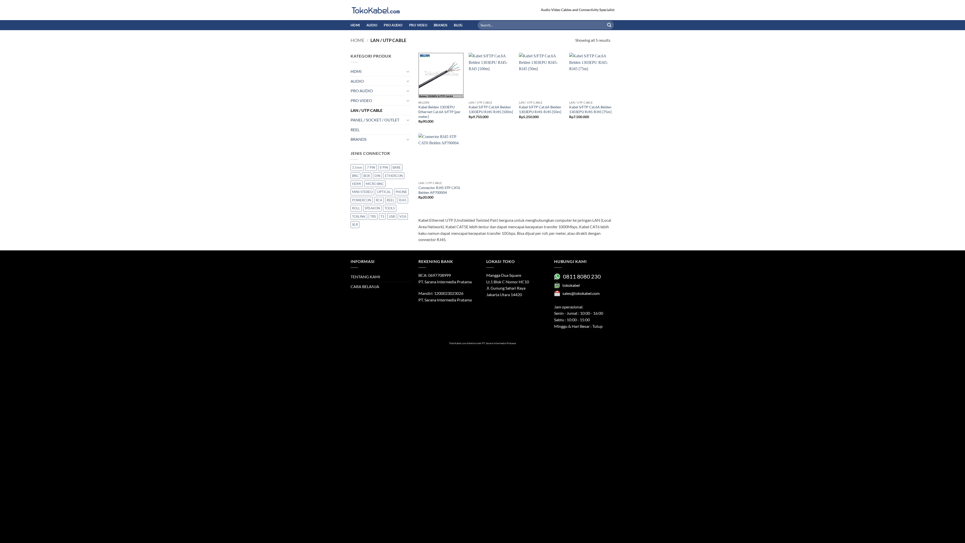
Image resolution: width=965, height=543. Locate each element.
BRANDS (441, 25)
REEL (355, 129)
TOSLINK (359, 216)
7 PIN (371, 167)
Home (357, 40)
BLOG (458, 25)
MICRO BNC (375, 184)
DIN (377, 176)
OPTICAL (384, 192)
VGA (402, 216)
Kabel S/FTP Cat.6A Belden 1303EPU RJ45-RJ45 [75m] (590, 109)
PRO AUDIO (393, 25)
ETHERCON (394, 176)
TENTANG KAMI (365, 276)
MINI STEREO (362, 192)
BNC (355, 176)
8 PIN (384, 167)
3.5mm (357, 167)
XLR (355, 224)
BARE (397, 167)
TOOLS (389, 208)
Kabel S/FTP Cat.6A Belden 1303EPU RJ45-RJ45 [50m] (540, 109)
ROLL (356, 208)
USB (392, 216)
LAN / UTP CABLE (366, 110)
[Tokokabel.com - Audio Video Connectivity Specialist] (376, 10)
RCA (379, 200)
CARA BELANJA (365, 286)
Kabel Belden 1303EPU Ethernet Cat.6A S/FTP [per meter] (439, 111)
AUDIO (371, 25)
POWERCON (361, 200)
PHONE (401, 192)
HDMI (355, 25)
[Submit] (609, 25)
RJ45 (403, 200)
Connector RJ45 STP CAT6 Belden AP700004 (439, 190)
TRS (373, 216)
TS (382, 216)
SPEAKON (372, 208)
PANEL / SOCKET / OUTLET (375, 119)
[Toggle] (408, 71)
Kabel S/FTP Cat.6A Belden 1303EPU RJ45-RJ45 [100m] (491, 109)
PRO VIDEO (418, 25)
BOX (366, 176)
